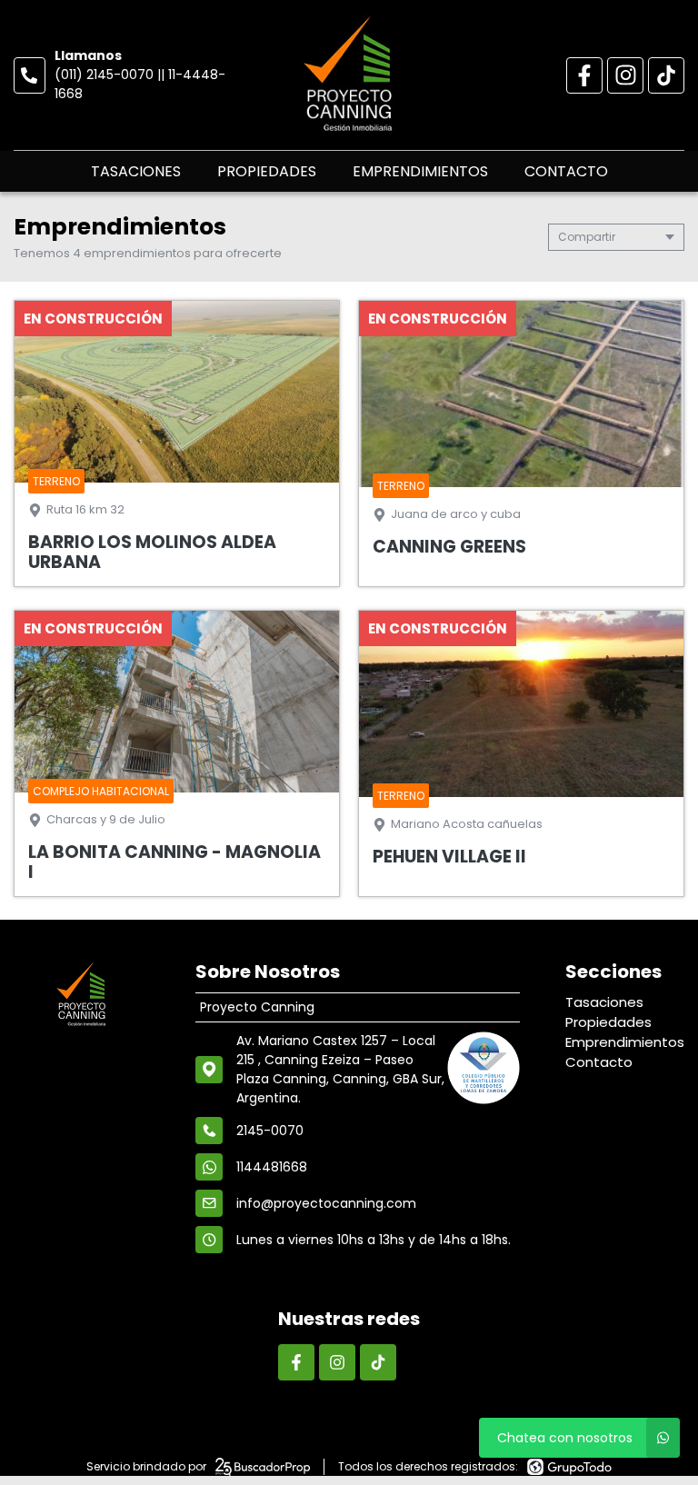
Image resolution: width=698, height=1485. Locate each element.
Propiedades (266, 171)
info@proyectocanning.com (326, 1203)
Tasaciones (136, 171)
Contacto (566, 171)
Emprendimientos (420, 171)
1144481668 (271, 1167)
